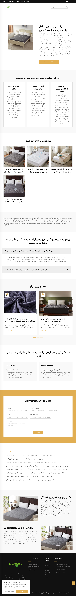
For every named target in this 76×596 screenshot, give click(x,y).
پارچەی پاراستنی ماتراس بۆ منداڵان (15, 480)
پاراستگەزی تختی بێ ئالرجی (37, 473)
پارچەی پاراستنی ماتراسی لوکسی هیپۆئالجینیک (41, 480)
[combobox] (33, 410)
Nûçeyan (47, 572)
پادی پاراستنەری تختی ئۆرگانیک (34, 459)
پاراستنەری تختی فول (12, 466)
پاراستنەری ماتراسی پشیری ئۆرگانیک (16, 473)
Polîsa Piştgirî (64, 593)
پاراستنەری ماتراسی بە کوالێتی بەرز (42, 476)
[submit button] (66, 7)
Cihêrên (47, 570)
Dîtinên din (8, 330)
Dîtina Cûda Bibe (49, 62)
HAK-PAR (14, 156)
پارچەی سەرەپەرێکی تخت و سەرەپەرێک (34, 567)
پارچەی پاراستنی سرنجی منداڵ (36, 469)
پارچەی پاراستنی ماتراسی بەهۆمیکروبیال (17, 476)
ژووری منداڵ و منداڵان (33, 564)
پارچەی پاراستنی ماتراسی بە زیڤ (57, 469)
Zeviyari (47, 566)
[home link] (8, 7)
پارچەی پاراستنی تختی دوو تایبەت (29, 455)
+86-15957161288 (60, 569)
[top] (73, 583)
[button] (34, 337)
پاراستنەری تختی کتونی (48, 455)
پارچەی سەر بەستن (11, 455)
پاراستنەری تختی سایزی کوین (14, 459)
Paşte (46, 577)
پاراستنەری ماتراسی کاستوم (56, 473)
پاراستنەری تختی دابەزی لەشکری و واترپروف (18, 462)
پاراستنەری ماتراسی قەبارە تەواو (15, 469)
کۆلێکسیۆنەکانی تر (32, 570)
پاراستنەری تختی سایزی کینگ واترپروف (45, 462)
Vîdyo (46, 574)
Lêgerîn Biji (48, 568)
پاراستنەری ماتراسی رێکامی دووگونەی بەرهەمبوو (35, 466)
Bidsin (38, 432)
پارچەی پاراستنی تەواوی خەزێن (60, 466)
